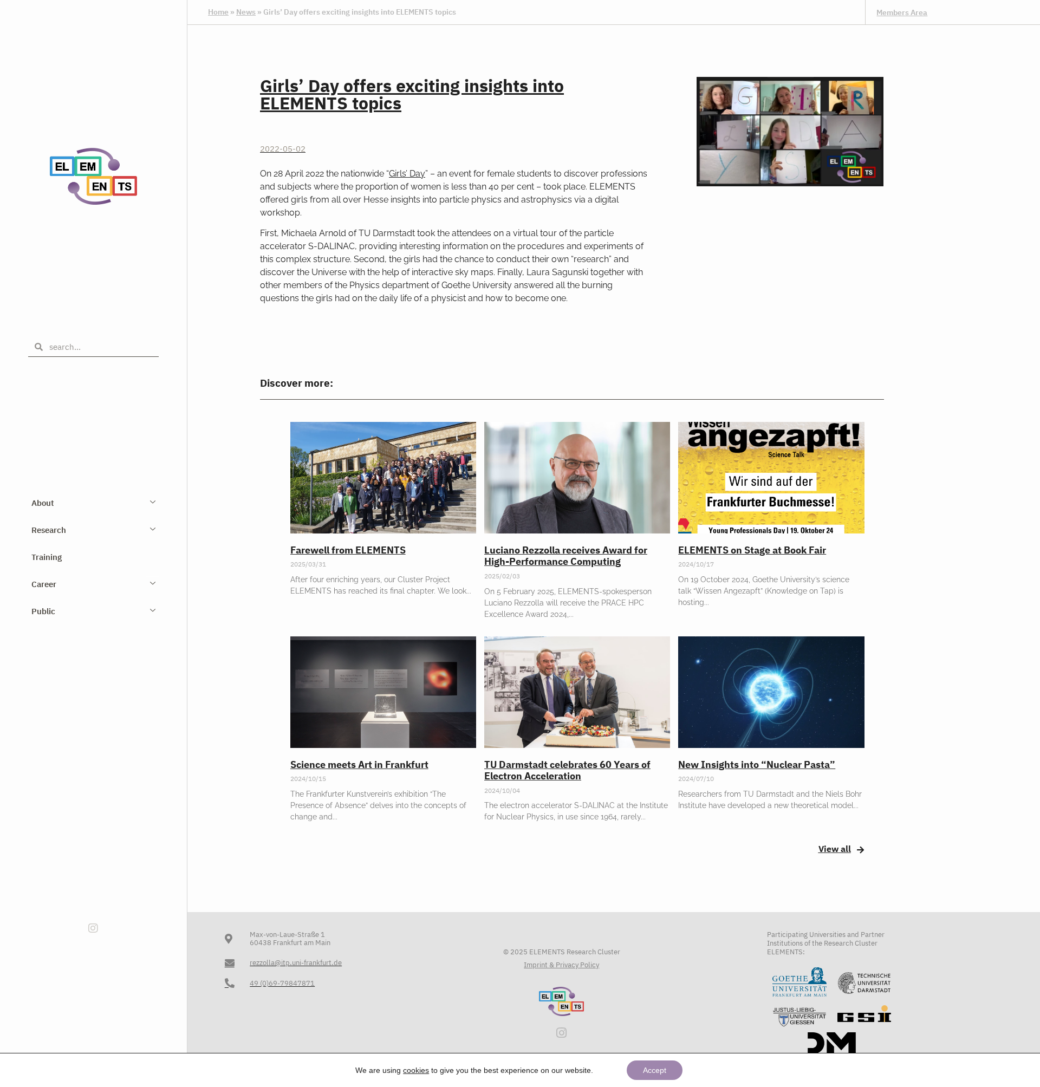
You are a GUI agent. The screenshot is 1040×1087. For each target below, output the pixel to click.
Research (48, 530)
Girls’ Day (407, 173)
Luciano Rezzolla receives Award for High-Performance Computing (565, 556)
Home (218, 12)
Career (43, 584)
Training (46, 557)
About (42, 503)
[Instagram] (93, 928)
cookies (416, 1070)
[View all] (860, 850)
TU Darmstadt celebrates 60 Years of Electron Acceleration (567, 770)
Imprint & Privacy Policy (561, 964)
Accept (654, 1070)
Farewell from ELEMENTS (348, 550)
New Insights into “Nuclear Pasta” (756, 764)
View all (834, 848)
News (246, 12)
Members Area (901, 12)
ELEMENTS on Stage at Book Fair (752, 550)
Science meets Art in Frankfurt (359, 764)
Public (43, 611)
